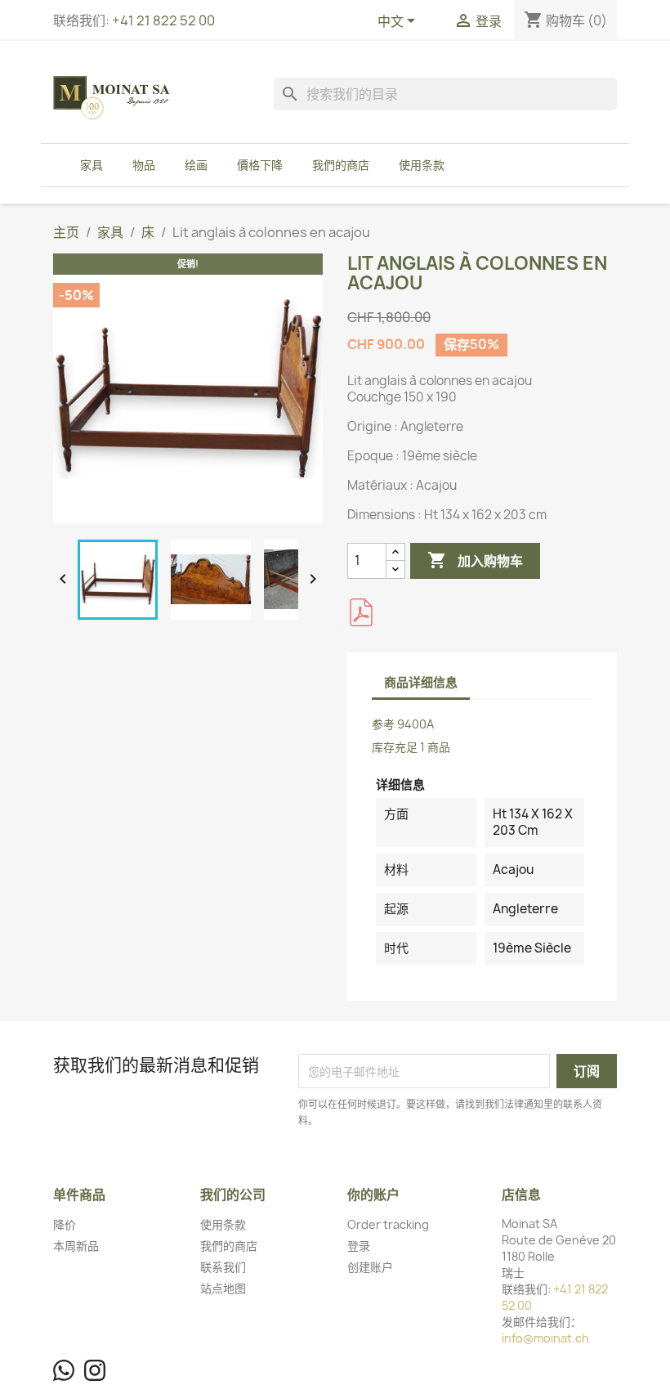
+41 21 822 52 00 (163, 20)
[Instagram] (94, 1370)
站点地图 (223, 1288)
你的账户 (373, 1195)
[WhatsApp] (63, 1370)
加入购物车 (475, 560)
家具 (91, 165)
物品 (143, 165)
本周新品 (76, 1245)
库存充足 (395, 747)
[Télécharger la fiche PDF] (361, 612)
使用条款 (421, 165)
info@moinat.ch (545, 1338)
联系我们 (223, 1267)
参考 (383, 724)
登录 (358, 1245)
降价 (64, 1224)
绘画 (196, 165)
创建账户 (370, 1267)
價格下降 (260, 165)
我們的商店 (340, 165)
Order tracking (388, 1224)
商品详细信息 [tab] (421, 682)
